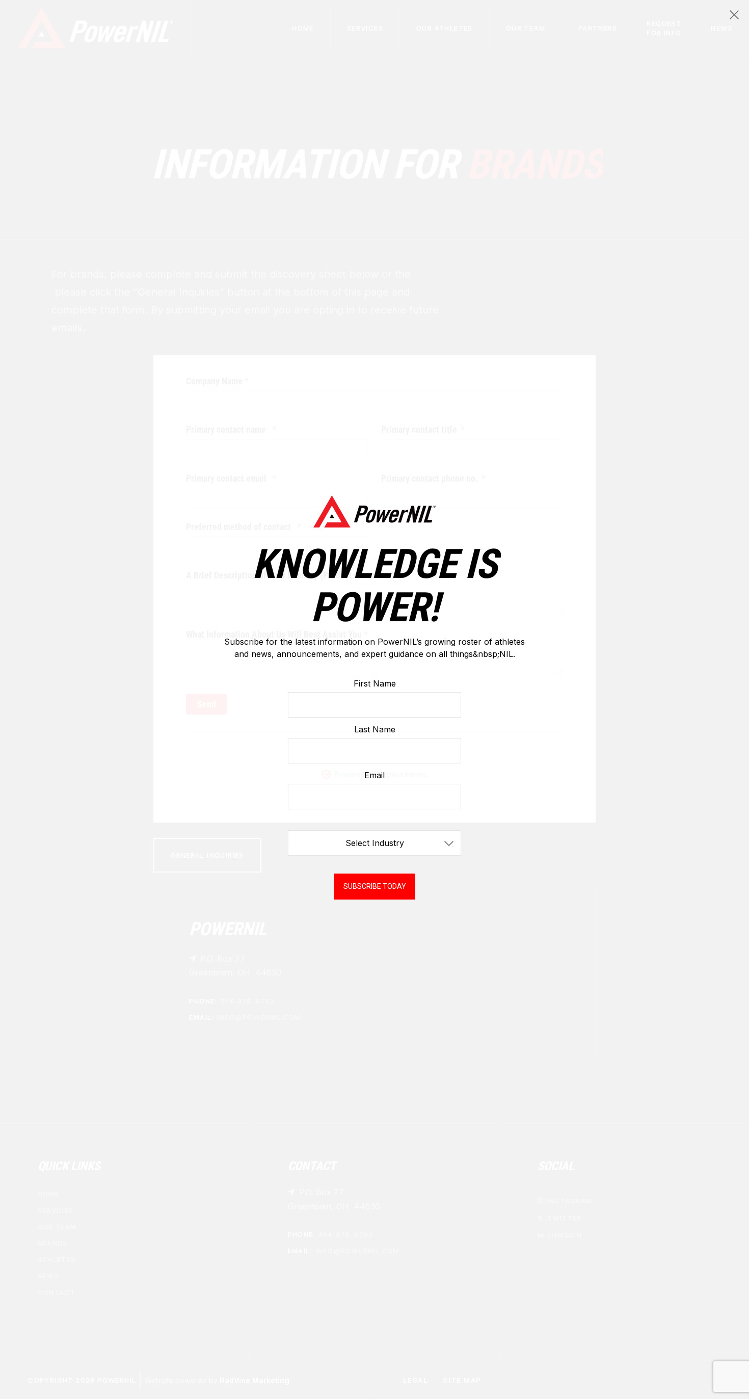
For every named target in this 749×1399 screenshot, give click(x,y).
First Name (375, 683)
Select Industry (374, 843)
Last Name (374, 729)
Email (374, 775)
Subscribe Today (374, 886)
